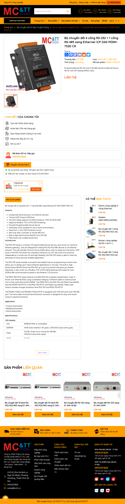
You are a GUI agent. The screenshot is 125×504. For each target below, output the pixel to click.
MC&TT (85, 501)
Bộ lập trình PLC (41, 456)
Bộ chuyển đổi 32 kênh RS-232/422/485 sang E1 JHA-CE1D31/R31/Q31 (47, 404)
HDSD (104, 21)
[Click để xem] (32, 64)
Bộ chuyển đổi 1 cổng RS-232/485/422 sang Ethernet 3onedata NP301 (109, 253)
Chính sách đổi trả (62, 465)
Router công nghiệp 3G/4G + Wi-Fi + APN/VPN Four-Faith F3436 (108, 242)
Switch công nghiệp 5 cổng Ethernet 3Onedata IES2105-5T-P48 (109, 207)
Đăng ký (73, 2)
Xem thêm (42, 352)
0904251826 (114, 2)
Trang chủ (39, 21)
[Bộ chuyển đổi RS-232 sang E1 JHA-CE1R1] (107, 386)
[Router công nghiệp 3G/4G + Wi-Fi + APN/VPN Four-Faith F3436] (91, 244)
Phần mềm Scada (42, 459)
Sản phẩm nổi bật (69, 21)
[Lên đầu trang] (119, 482)
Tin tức (85, 21)
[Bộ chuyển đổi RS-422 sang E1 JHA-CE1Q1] (77, 386)
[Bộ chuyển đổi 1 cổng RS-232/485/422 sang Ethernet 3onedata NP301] (91, 256)
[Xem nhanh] (29, 383)
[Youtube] (108, 490)
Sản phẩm (53, 21)
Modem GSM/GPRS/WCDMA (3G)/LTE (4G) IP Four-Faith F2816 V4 (109, 218)
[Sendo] (113, 479)
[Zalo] (97, 490)
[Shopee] (97, 479)
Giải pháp (95, 21)
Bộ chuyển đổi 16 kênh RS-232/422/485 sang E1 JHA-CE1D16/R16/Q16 (17, 404)
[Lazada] (102, 479)
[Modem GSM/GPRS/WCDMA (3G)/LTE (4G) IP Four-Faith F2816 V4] (91, 221)
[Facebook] (102, 490)
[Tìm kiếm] (67, 11)
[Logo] (17, 11)
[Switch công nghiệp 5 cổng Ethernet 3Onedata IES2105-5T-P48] (91, 209)
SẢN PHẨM (23, 367)
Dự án (112, 21)
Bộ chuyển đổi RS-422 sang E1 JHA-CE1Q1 (77, 404)
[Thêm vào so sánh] (29, 379)
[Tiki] (108, 479)
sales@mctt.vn (14, 488)
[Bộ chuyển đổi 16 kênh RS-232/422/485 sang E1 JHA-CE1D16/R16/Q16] (18, 386)
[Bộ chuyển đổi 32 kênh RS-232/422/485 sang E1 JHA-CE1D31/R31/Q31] (48, 386)
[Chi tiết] (39, 183)
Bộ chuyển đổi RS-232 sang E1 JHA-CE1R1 (106, 404)
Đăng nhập (84, 2)
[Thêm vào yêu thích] (29, 375)
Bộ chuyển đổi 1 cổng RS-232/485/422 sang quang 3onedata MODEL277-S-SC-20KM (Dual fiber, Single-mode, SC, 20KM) (109, 230)
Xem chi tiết (18, 414)
